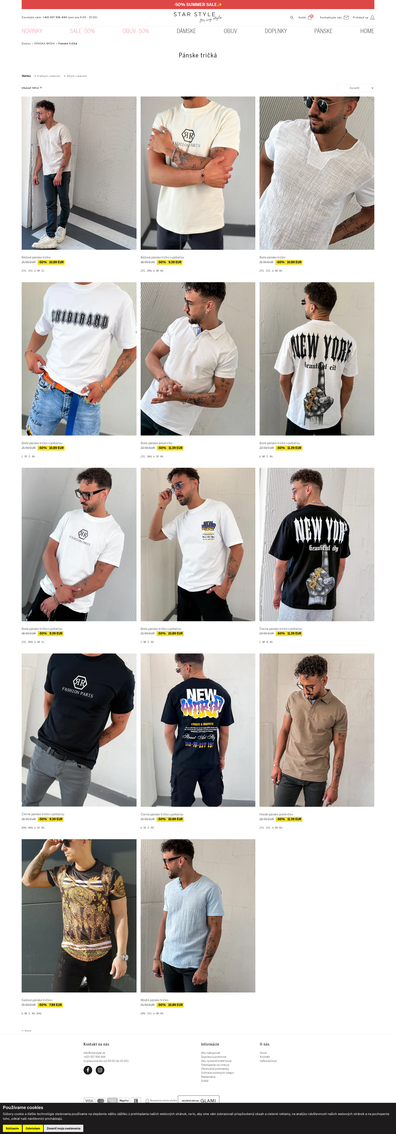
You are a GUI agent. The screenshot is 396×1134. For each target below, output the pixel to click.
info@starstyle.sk (94, 1052)
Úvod (263, 1052)
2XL (24, 270)
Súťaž (205, 1080)
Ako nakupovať (210, 1052)
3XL (30, 270)
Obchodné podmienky (215, 1068)
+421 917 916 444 (55, 17)
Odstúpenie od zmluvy (215, 1064)
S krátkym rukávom (47, 76)
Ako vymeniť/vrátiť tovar (216, 1061)
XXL (39, 1013)
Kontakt (265, 1056)
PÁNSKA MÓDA (44, 43)
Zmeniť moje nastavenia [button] (63, 1128)
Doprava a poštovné (213, 1056)
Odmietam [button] (33, 1128)
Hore (27, 1030)
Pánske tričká (67, 43)
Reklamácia (208, 1076)
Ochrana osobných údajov (217, 1072)
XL (43, 270)
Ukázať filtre (31, 88)
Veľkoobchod (268, 1061)
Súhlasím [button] (12, 1128)
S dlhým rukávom (75, 76)
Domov (26, 43)
